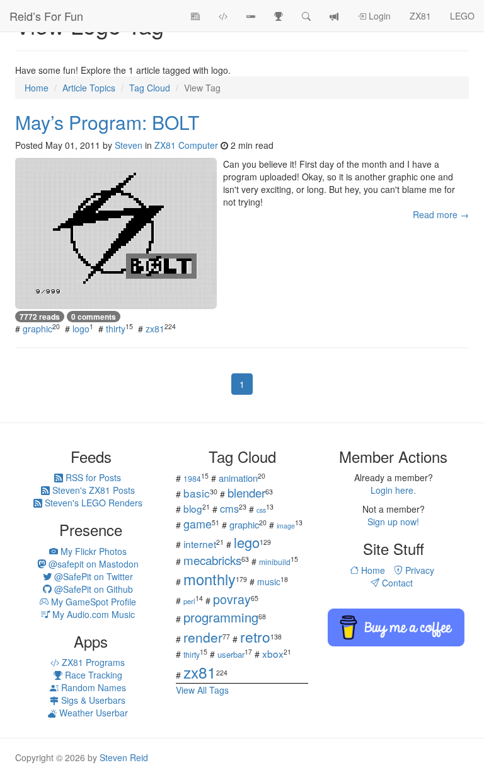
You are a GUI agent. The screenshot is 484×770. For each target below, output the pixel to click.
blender (246, 492)
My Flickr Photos (92, 551)
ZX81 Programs (92, 662)
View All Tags (202, 690)
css (261, 510)
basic (196, 493)
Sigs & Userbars (92, 700)
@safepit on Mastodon (92, 563)
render (202, 636)
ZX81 (420, 15)
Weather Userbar (92, 712)
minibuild (275, 561)
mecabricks (212, 559)
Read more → (441, 214)
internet (199, 544)
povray (232, 599)
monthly (209, 579)
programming (220, 617)
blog (192, 508)
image (286, 525)
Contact (396, 582)
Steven (128, 145)
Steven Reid (124, 757)
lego (247, 542)
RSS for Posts (92, 477)
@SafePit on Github (92, 589)
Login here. (393, 490)
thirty (115, 328)
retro (255, 636)
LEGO (462, 15)
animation (238, 477)
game (197, 523)
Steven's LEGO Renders (92, 502)
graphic (37, 328)
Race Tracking (92, 674)
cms (229, 508)
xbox (273, 653)
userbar (231, 654)
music (268, 581)
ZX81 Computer (186, 145)
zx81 (155, 328)
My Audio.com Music (92, 614)
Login (378, 15)
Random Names (92, 687)
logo (80, 328)
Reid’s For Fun (46, 16)
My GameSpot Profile (92, 601)
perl (189, 601)
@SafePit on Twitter (92, 576)
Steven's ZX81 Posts (92, 490)
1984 (192, 478)
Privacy (418, 570)
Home (372, 570)
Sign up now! (393, 521)
